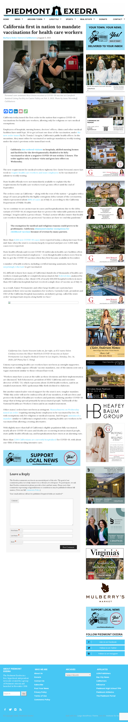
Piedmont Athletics (105, 692)
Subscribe (38, 684)
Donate (103, 19)
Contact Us (39, 681)
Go (24, 693)
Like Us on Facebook (108, 642)
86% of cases (33, 199)
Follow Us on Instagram (108, 653)
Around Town (35, 19)
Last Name (15, 535)
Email (13, 541)
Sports (70, 19)
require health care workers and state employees (34, 172)
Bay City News (102, 677)
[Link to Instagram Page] (16, 708)
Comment (15, 501)
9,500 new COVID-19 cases (27, 240)
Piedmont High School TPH (108, 688)
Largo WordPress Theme (87, 716)
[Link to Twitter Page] (11, 708)
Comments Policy (33, 490)
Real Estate (86, 19)
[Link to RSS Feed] (21, 708)
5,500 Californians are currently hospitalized (35, 439)
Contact (118, 19)
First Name (15, 530)
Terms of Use (40, 696)
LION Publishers (103, 673)
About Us (38, 673)
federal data (65, 276)
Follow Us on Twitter (108, 648)
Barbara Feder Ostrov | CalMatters (20, 38)
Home (6, 19)
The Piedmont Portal (105, 696)
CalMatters (101, 681)
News (18, 19)
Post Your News (41, 688)
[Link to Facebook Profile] (5, 708)
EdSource (100, 684)
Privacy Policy (40, 692)
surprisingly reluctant (13, 267)
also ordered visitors (32, 149)
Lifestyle (54, 19)
